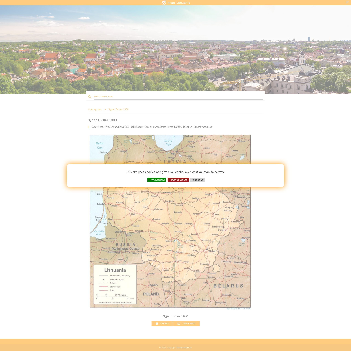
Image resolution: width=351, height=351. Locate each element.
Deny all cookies (179, 179)
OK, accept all (158, 179)
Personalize (197, 179)
